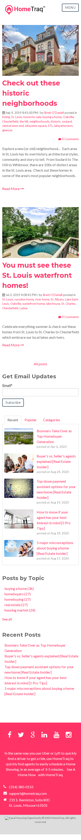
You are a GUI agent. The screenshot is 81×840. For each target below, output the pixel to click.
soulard (67, 121)
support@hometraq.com (28, 793)
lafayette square (36, 126)
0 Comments (70, 139)
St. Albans (57, 299)
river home (42, 299)
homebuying (17, 599)
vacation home (24, 299)
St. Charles (68, 303)
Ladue (23, 308)
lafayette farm (63, 126)
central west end (13, 126)
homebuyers (17, 594)
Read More (11, 188)
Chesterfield (10, 121)
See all (7, 619)
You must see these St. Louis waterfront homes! (37, 275)
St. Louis (16, 117)
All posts (40, 364)
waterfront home (33, 303)
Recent (12, 420)
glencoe (7, 130)
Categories (51, 420)
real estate (16, 605)
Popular (31, 420)
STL (50, 126)
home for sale (32, 117)
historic (56, 121)
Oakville (68, 117)
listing (6, 117)
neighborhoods (39, 121)
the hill (24, 121)
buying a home (52, 117)
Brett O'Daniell (54, 112)
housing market (19, 610)
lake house (53, 303)
